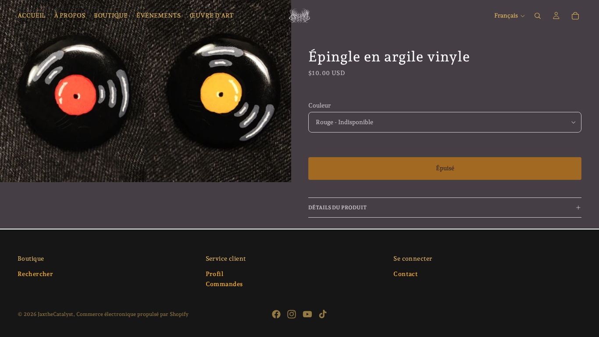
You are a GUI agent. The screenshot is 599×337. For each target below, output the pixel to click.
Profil (215, 273)
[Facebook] (276, 314)
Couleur (319, 105)
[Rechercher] (537, 15)
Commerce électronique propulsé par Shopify (132, 314)
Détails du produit (337, 207)
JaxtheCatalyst (55, 314)
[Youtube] (307, 314)
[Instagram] (291, 314)
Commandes (224, 284)
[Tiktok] (322, 314)
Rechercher (35, 273)
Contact (405, 273)
